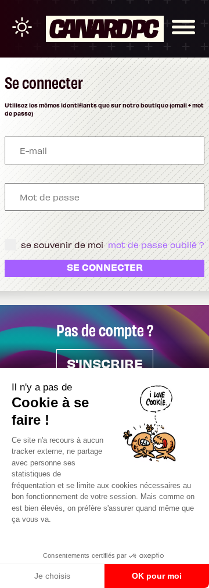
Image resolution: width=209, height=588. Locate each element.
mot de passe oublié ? (156, 244)
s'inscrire (105, 362)
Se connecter (105, 267)
